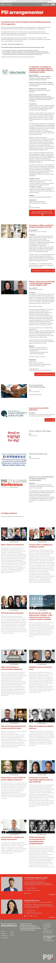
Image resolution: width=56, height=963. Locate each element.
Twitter (28, 916)
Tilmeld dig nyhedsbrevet (15, 44)
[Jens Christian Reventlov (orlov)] (11, 883)
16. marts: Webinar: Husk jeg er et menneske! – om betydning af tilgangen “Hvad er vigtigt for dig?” (25, 51)
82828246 (49, 937)
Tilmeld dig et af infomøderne (42, 271)
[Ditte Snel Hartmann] (11, 906)
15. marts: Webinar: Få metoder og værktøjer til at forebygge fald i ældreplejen (20, 50)
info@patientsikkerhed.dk (49, 936)
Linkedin (28, 893)
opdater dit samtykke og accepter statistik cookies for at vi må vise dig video (33, 0)
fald (35, 126)
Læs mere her (52, 894)
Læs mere (32, 930)
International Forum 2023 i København (39, 409)
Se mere (49, 420)
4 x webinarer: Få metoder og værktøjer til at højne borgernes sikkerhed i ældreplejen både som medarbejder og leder (41, 69)
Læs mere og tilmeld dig (44, 374)
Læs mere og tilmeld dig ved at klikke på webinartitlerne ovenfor (42, 212)
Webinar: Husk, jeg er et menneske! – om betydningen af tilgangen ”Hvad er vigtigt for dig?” (42, 283)
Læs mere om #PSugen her (35, 394)
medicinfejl (50, 125)
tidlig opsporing (39, 125)
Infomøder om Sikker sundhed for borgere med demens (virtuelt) (41, 226)
